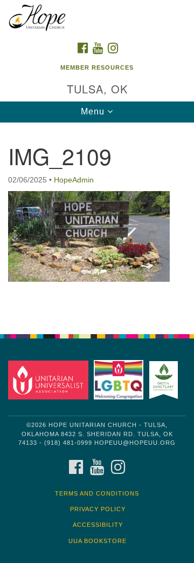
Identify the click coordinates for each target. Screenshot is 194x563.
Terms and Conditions (97, 493)
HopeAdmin (74, 179)
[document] (97, 223)
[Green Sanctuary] (165, 379)
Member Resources (97, 67)
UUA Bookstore (97, 541)
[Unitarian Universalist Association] (50, 379)
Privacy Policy (98, 509)
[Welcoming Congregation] (120, 379)
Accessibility (98, 524)
